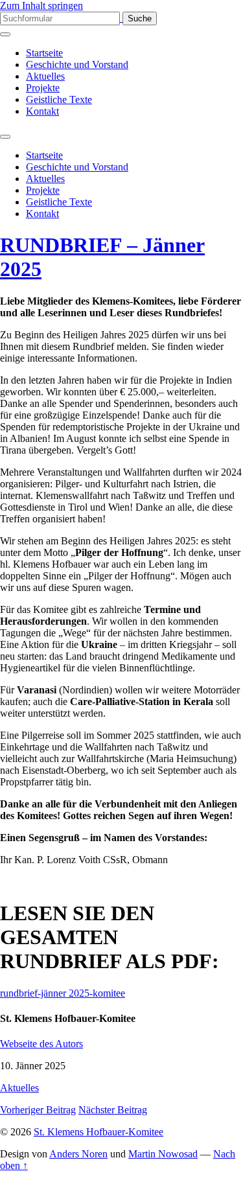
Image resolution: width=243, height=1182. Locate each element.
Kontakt (42, 111)
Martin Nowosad (163, 1153)
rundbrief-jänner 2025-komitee (62, 993)
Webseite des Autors (41, 1043)
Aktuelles (45, 76)
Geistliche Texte (59, 99)
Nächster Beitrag (112, 1109)
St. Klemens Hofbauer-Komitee (98, 1131)
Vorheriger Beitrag (38, 1109)
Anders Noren (78, 1153)
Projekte (43, 87)
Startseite (44, 52)
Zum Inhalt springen (41, 5)
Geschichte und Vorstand (77, 64)
